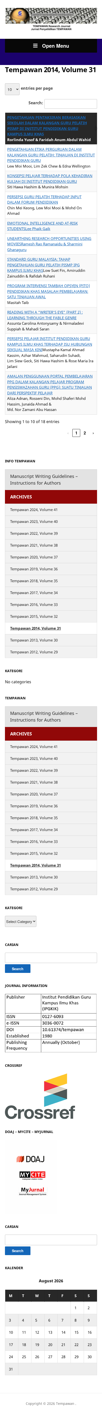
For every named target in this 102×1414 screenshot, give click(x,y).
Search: (35, 103)
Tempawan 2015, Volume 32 (34, 616)
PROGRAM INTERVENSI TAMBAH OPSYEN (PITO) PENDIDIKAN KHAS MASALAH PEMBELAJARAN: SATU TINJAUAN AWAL (48, 291)
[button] (94, 128)
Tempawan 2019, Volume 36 (34, 568)
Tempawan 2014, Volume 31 (35, 628)
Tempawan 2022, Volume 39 (34, 533)
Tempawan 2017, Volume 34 (34, 592)
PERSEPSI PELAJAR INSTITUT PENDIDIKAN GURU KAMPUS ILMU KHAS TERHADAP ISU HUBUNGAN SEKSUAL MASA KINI (49, 344)
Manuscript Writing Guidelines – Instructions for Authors (44, 479)
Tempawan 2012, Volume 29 (34, 651)
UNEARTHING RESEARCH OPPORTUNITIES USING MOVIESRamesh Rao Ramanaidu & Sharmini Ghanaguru (49, 244)
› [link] (93, 433)
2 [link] (85, 433)
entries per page (37, 88)
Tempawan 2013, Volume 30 (34, 640)
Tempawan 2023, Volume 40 (34, 521)
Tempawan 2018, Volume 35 (34, 580)
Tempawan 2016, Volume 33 (34, 604)
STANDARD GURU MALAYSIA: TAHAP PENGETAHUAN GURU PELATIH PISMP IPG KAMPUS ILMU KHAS (43, 265)
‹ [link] (68, 433)
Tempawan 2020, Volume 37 (34, 557)
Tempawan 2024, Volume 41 (34, 509)
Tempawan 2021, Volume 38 (34, 545)
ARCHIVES (21, 497)
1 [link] (76, 433)
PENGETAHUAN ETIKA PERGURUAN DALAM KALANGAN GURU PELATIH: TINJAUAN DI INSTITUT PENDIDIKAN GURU (51, 155)
